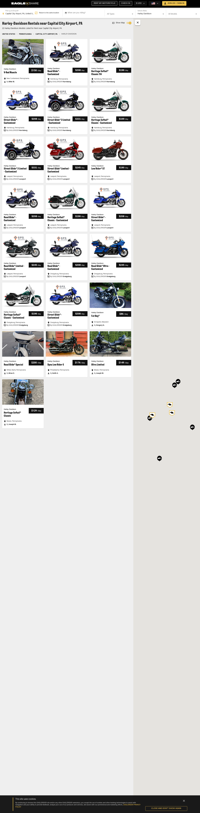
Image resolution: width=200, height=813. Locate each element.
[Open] (132, 14)
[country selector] (155, 3)
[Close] (184, 801)
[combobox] (18, 13)
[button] (104, 3)
